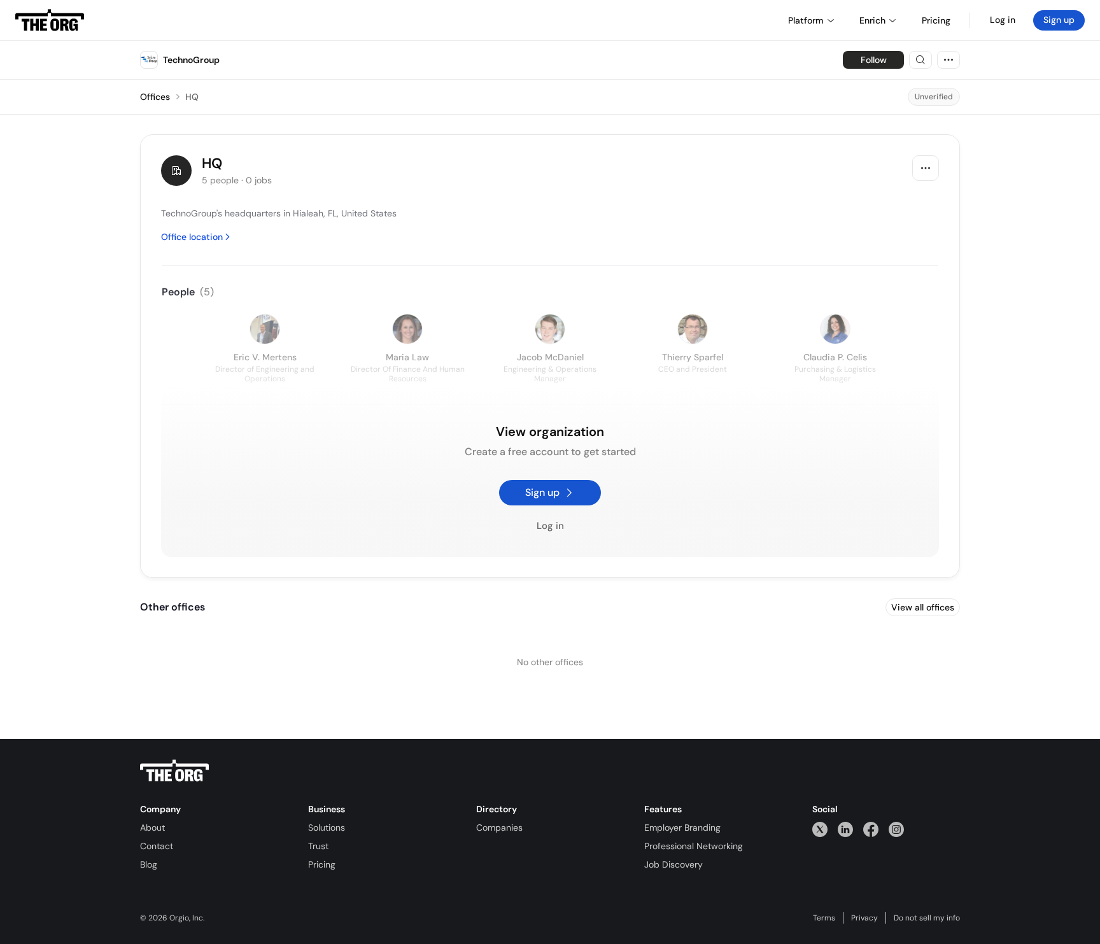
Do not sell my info (927, 918)
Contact (156, 846)
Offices (155, 97)
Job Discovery (673, 864)
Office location (192, 237)
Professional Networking (693, 846)
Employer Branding (682, 827)
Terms (824, 918)
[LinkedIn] (845, 829)
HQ (192, 96)
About (152, 827)
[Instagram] (896, 829)
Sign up (1059, 19)
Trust (318, 846)
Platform (806, 20)
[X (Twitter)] (820, 829)
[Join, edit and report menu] (925, 168)
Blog (148, 864)
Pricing (321, 864)
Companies (499, 827)
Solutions (326, 827)
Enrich (872, 20)
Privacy (864, 918)
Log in (1002, 19)
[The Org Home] (49, 20)
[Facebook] (870, 829)
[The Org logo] (174, 770)
